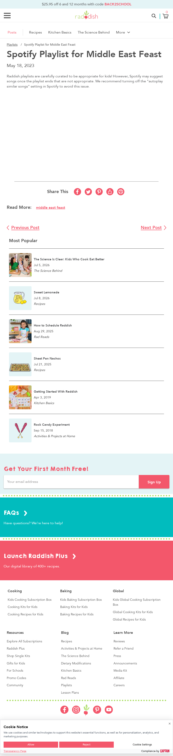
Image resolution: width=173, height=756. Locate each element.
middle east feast (50, 207)
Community (15, 685)
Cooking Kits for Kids (22, 607)
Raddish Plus (16, 648)
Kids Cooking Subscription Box (30, 599)
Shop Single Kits (18, 656)
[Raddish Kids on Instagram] (76, 712)
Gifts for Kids (16, 663)
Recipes (35, 32)
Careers (119, 685)
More (120, 32)
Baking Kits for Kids (74, 607)
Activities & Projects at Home (81, 648)
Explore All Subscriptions (24, 641)
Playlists (12, 45)
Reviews (119, 641)
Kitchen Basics (59, 32)
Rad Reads (68, 678)
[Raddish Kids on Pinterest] (97, 712)
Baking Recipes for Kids (76, 614)
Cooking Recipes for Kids (25, 614)
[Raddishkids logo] (86, 710)
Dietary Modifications (76, 663)
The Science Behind (94, 32)
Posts (12, 32)
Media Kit (120, 670)
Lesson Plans (70, 692)
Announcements (125, 663)
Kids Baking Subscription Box (81, 599)
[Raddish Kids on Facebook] (64, 712)
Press (117, 656)
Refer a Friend (124, 648)
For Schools (15, 670)
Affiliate (119, 678)
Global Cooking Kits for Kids (133, 612)
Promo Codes (16, 678)
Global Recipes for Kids (129, 619)
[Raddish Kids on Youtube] (109, 712)
